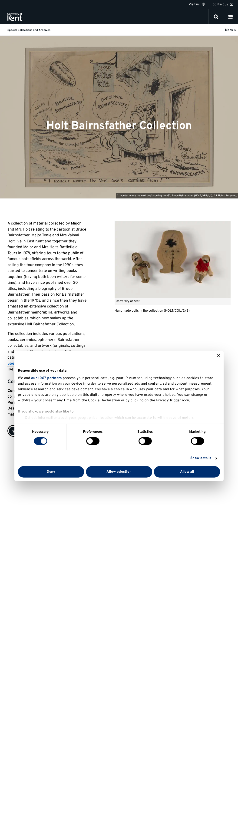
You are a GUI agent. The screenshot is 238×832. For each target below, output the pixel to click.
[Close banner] (218, 355)
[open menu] (230, 16)
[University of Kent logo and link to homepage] (15, 16)
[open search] (215, 16)
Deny (51, 472)
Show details (200, 458)
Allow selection (119, 472)
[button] (230, 16)
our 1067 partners (46, 378)
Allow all (187, 472)
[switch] (92, 441)
